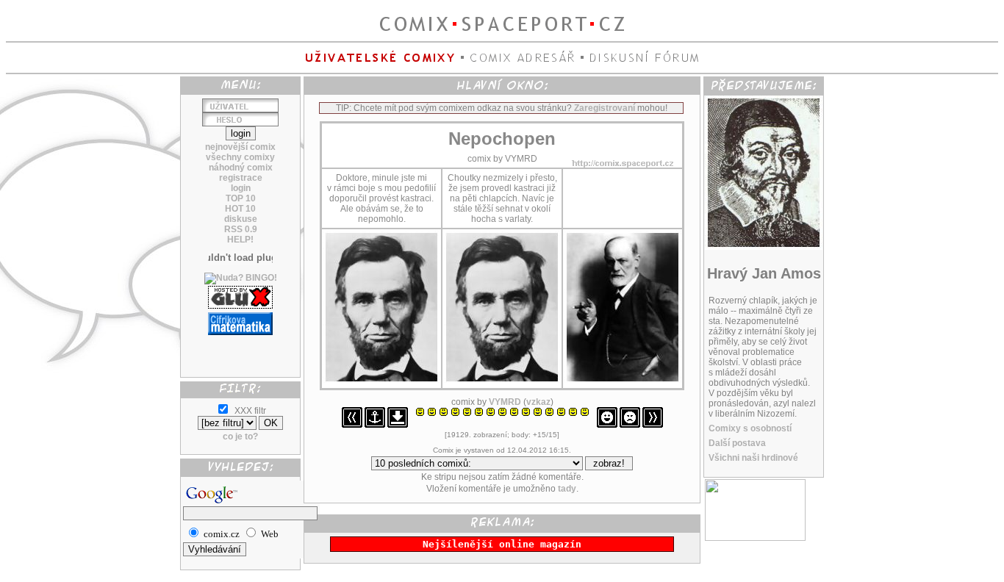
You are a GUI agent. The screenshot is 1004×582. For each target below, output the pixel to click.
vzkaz (538, 402)
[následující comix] (652, 425)
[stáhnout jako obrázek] (397, 425)
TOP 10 (241, 198)
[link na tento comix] (375, 425)
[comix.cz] (755, 538)
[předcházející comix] (352, 425)
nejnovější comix (240, 147)
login (241, 188)
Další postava (737, 443)
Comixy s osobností (750, 428)
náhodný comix (241, 167)
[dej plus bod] (607, 425)
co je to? (240, 436)
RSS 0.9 (240, 229)
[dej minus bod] (630, 425)
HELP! (240, 239)
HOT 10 (240, 209)
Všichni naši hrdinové (753, 458)
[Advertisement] (240, 350)
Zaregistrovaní (604, 108)
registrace (240, 178)
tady (567, 489)
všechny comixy (240, 157)
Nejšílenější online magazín (502, 544)
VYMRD (505, 402)
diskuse (240, 219)
